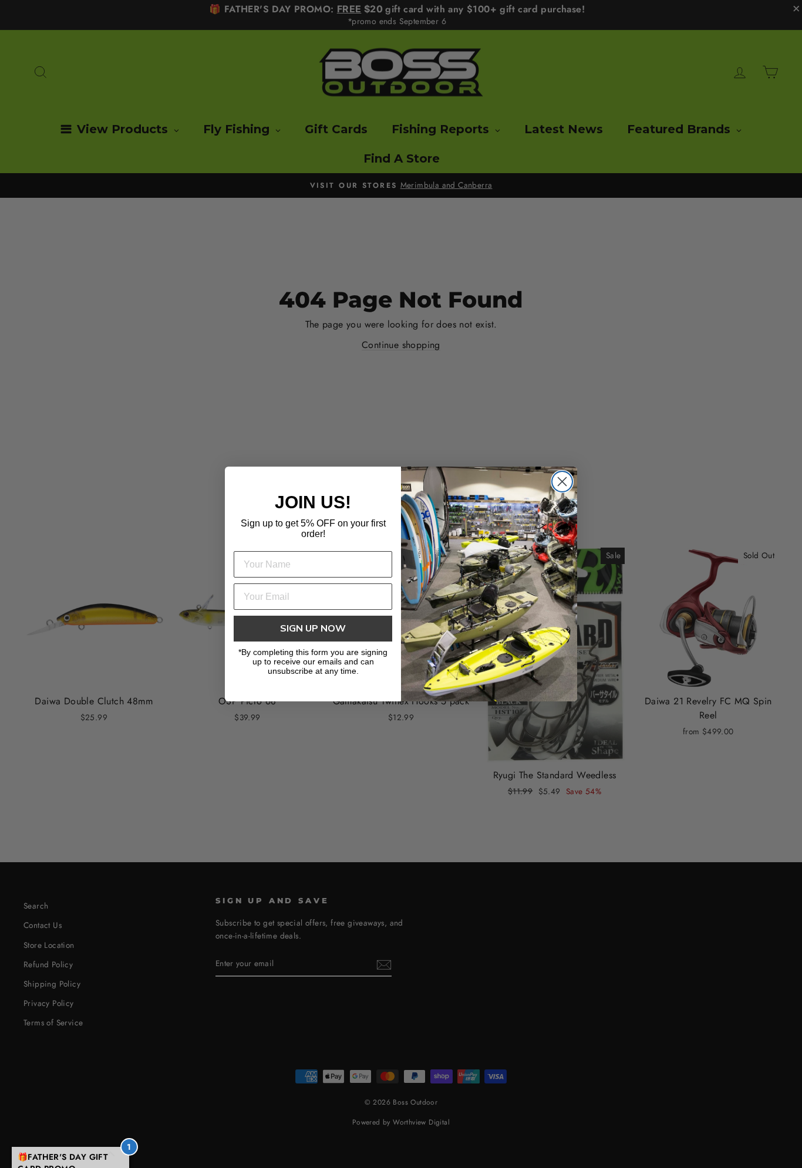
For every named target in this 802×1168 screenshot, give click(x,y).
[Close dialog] (562, 481)
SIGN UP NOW (313, 628)
